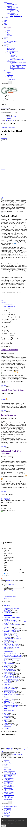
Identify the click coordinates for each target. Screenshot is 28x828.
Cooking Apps (11, 61)
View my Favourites (9, 590)
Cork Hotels (7, 782)
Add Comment (11, 127)
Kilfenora (6, 721)
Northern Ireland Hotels (9, 771)
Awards (6, 17)
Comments (6, 728)
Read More (3, 302)
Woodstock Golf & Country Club (12, 688)
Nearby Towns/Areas (9, 710)
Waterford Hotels (8, 797)
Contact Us (9, 6)
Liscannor (6, 717)
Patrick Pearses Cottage (9, 673)
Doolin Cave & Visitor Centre (11, 653)
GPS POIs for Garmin (12, 51)
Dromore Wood (7, 666)
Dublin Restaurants (8, 778)
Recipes (6, 39)
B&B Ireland (7, 772)
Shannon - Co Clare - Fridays (11, 644)
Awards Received (14, 11)
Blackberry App (14, 55)
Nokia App (12, 58)
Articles (6, 37)
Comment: (6, 587)
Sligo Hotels (7, 796)
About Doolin (9, 580)
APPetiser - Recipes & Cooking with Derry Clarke (18, 65)
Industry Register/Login (16, 16)
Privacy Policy (7, 762)
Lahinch (6, 723)
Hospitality (6, 598)
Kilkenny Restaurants (9, 792)
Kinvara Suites (7, 611)
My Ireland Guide (11, 116)
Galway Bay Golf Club (9, 692)
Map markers (6, 542)
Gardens (9, 72)
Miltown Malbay (8, 724)
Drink (5, 20)
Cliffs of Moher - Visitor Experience (12, 655)
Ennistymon (7, 719)
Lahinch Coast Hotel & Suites (12, 390)
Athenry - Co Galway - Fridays (11, 645)
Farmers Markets (8, 615)
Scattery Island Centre (9, 676)
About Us (9, 3)
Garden (7, 550)
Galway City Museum (9, 670)
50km (6, 575)
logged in (9, 748)
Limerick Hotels (8, 793)
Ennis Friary (7, 668)
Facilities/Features (8, 304)
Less (2, 300)
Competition (7, 816)
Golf (8, 73)
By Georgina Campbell (12, 41)
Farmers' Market (9, 560)
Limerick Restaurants (9, 795)
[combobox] (10, 82)
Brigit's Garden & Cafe (9, 702)
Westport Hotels (8, 799)
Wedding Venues (11, 79)
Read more (3, 385)
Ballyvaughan (7, 726)
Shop (5, 45)
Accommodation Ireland (10, 774)
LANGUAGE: (4, 84)
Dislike (2, 138)
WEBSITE (3, 499)
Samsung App (13, 56)
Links (5, 765)
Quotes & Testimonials (12, 7)
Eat (4, 18)
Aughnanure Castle (8, 675)
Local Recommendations (10, 596)
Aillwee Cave (7, 662)
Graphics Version (5, 108)
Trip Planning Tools (18, 580)
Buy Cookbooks (11, 49)
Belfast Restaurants (8, 781)
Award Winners (11, 9)
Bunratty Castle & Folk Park (11, 680)
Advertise (6, 767)
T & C (5, 761)
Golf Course (8, 548)
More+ (5, 70)
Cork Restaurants (8, 783)
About (5, 2)
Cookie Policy (17, 823)
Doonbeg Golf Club (9, 690)
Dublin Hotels (7, 776)
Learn (5, 24)
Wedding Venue (9, 552)
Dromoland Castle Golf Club (11, 694)
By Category (7, 602)
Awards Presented (14, 10)
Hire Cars (6, 813)
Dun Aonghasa (7, 665)
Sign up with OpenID (5, 755)
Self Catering (10, 75)
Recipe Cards (10, 47)
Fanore (5, 720)
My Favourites (7, 808)
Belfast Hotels (7, 779)
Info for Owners (11, 13)
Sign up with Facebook (6, 754)
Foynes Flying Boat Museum (11, 679)
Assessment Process (12, 4)
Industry (9, 118)
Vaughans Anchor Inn (9, 350)
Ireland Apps (10, 52)
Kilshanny (6, 716)
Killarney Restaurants (9, 789)
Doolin (5, 713)
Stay (5, 21)
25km (6, 573)
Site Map (6, 764)
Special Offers (7, 42)
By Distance (7, 601)
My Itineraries (7, 809)
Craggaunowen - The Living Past (12, 677)
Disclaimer (6, 760)
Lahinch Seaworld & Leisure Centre (13, 656)
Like (5, 138)
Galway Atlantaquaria (9, 669)
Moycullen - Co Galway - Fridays (12, 630)
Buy (5, 23)
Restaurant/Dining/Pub (9, 306)
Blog (5, 38)
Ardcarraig (6, 701)
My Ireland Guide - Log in (10, 806)
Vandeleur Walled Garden (10, 703)
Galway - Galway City (9, 629)
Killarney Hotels (8, 788)
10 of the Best (7, 27)
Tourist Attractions (11, 77)
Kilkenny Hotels (8, 790)
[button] (14, 168)
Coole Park (6, 672)
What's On (9, 76)
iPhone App (13, 54)
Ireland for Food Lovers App (17, 59)
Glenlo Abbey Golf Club (10, 691)
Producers (6, 25)
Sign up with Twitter (17, 754)
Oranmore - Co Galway (9, 631)
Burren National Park (9, 663)
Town (6, 555)
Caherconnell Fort (8, 660)
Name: (5, 586)
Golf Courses (7, 684)
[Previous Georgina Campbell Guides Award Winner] (15, 372)
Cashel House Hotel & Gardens (11, 705)
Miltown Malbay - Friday (10, 620)
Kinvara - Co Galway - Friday (11, 624)
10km (22, 572)
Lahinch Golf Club (8, 687)
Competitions (7, 44)
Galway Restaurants (9, 786)
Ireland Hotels (7, 769)
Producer (7, 571)
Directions (3, 580)
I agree (3, 825)
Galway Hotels (7, 785)
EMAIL (8, 499)
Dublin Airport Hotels (9, 775)
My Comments (7, 810)
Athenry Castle (7, 682)
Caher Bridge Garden (9, 699)
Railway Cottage (8, 612)
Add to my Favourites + (9, 584)
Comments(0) (4, 127)
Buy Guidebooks (11, 48)
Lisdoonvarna (7, 714)
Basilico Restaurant (8, 415)
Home (2, 120)
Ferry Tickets (7, 815)
